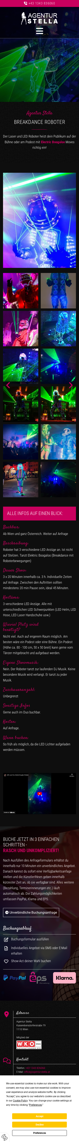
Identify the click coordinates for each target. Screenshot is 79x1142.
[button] (39, 31)
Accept (39, 1116)
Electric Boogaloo (53, 142)
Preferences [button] (35, 1104)
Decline (40, 1124)
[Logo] (39, 18)
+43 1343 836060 (42, 3)
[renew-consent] (4, 1137)
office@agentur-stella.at (37, 1071)
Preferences (39, 1133)
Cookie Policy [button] (20, 1100)
